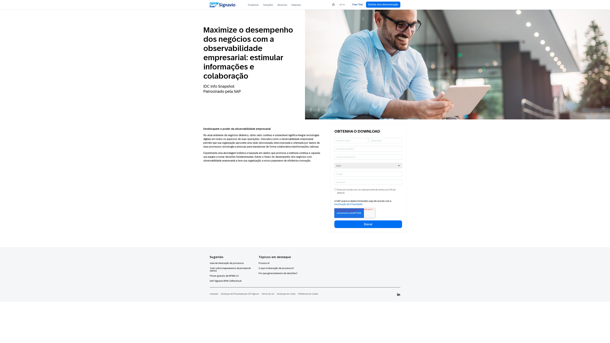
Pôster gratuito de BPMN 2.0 (224, 276)
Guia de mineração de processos (227, 263)
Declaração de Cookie (286, 294)
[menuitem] (253, 5)
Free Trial (357, 4)
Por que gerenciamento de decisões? (278, 273)
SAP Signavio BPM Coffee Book (226, 281)
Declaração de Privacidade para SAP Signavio (240, 294)
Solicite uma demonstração (383, 4)
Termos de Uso (268, 294)
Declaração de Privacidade (348, 204)
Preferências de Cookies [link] (308, 294)
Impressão (214, 294)
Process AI (264, 263)
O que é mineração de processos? (276, 268)
